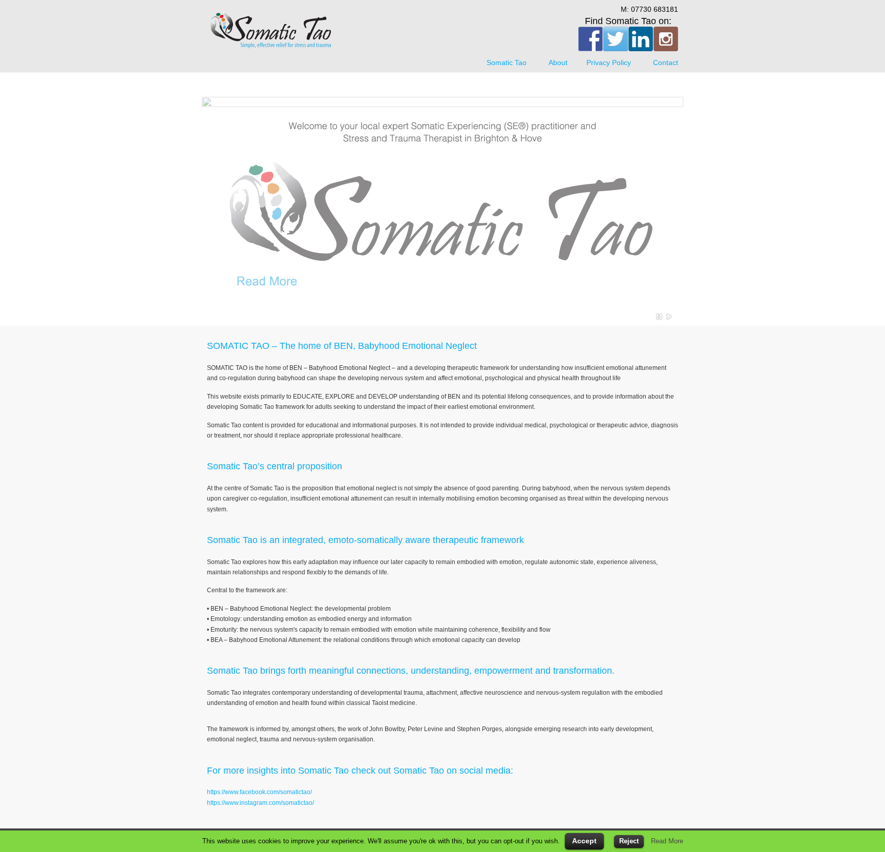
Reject (629, 841)
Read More (667, 841)
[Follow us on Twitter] (615, 39)
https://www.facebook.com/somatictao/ (259, 792)
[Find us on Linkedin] (640, 39)
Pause (659, 316)
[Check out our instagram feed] (666, 39)
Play (669, 316)
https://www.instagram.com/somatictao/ (260, 802)
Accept (584, 841)
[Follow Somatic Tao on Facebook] (590, 39)
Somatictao (271, 30)
